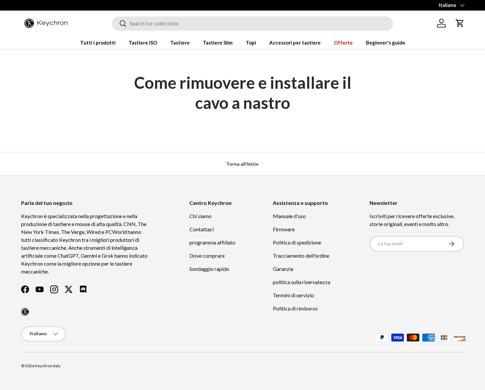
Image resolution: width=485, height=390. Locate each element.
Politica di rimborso (295, 308)
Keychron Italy (47, 365)
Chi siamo (200, 216)
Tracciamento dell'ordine (301, 255)
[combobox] (252, 23)
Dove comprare (207, 255)
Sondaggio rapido (209, 269)
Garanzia (283, 269)
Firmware (284, 229)
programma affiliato (212, 242)
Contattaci (201, 229)
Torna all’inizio (242, 164)
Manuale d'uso (289, 216)
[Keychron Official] (25, 312)
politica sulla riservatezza (301, 282)
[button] (460, 23)
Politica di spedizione (297, 242)
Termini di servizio (293, 295)
